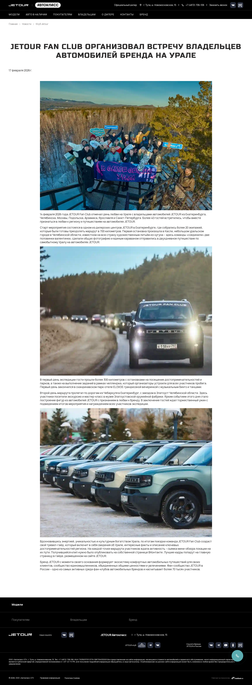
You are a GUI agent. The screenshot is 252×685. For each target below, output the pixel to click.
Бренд (133, 620)
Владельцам (78, 620)
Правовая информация (50, 678)
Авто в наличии (36, 14)
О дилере (108, 14)
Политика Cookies (72, 678)
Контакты (127, 14)
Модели (17, 604)
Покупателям (20, 620)
